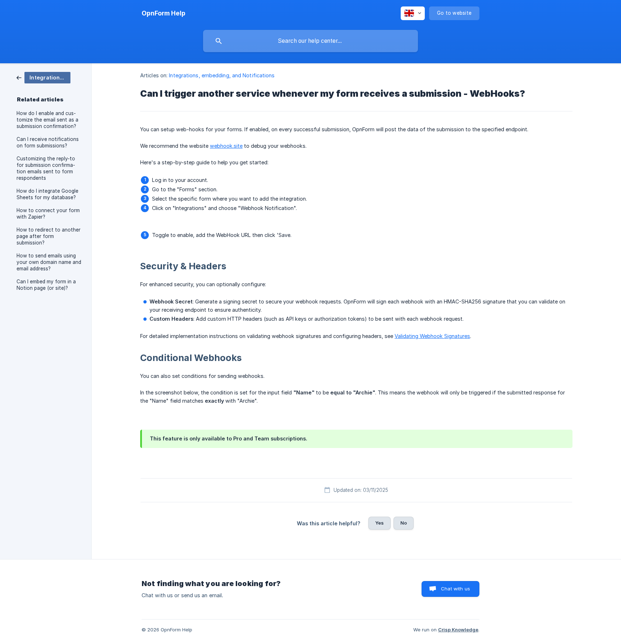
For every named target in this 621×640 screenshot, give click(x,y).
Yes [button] (379, 523)
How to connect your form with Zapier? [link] (48, 213)
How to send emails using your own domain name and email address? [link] (49, 262)
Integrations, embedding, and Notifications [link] (222, 75)
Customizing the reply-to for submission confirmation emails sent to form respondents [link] (46, 168)
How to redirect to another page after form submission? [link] (48, 236)
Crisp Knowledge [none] (458, 629)
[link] (43, 77)
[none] (163, 13)
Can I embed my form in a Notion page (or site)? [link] (46, 285)
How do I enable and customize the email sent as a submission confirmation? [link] (47, 119)
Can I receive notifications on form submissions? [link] (48, 142)
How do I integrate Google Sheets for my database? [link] (47, 194)
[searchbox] (310, 41)
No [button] (403, 523)
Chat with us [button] (455, 588)
